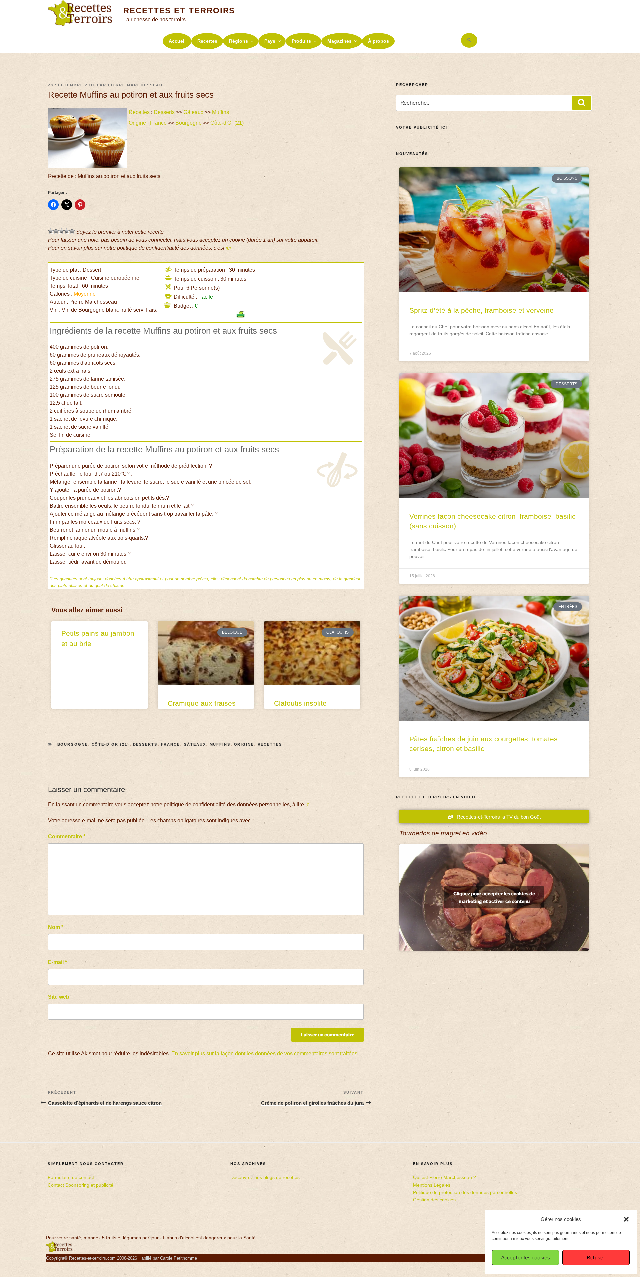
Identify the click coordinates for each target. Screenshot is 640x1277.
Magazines (339, 41)
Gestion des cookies (434, 1199)
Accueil (177, 41)
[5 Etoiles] (72, 231)
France (158, 123)
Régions (238, 41)
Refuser (596, 1258)
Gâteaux (193, 112)
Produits (301, 41)
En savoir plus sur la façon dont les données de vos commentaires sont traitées (264, 1053)
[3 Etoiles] (61, 231)
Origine (137, 123)
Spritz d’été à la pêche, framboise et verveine (481, 310)
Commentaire (66, 836)
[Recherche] (581, 103)
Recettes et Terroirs (179, 10)
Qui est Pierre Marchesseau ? (444, 1177)
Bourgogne (188, 123)
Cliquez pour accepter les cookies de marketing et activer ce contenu (494, 897)
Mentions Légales (431, 1185)
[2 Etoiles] (56, 231)
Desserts (164, 112)
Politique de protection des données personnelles (465, 1192)
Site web (58, 997)
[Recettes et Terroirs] (59, 1250)
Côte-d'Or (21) (227, 123)
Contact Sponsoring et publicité (80, 1185)
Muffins (220, 112)
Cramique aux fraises (202, 703)
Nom (55, 927)
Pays (269, 41)
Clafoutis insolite (300, 703)
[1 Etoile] (50, 231)
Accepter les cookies (525, 1258)
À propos (378, 41)
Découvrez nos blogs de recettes (265, 1177)
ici (228, 248)
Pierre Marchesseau (135, 85)
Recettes (207, 41)
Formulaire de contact (71, 1177)
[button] (626, 1219)
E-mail (57, 962)
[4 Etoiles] (66, 231)
